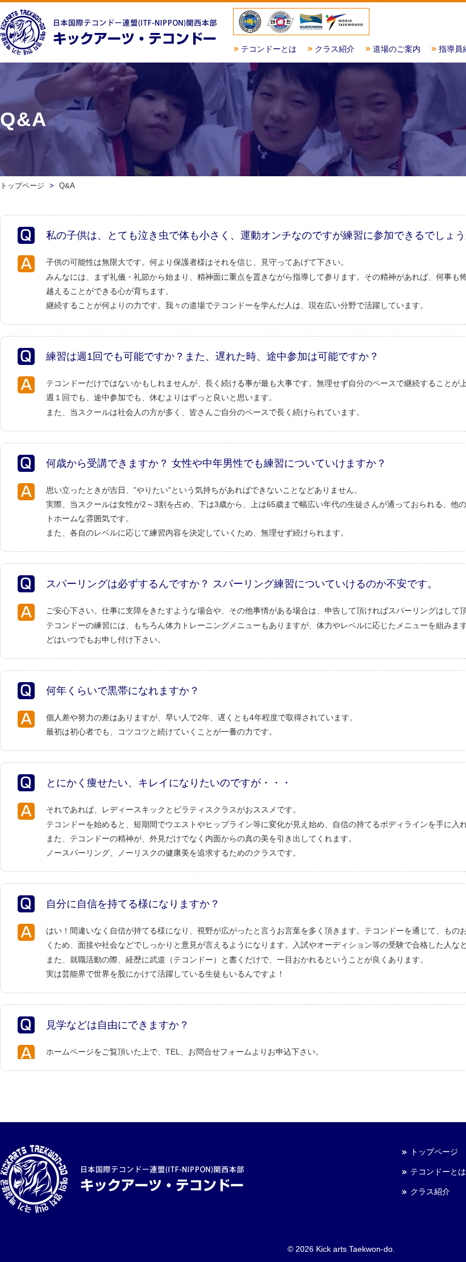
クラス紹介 (335, 48)
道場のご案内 (397, 48)
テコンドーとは (269, 48)
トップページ (434, 1151)
